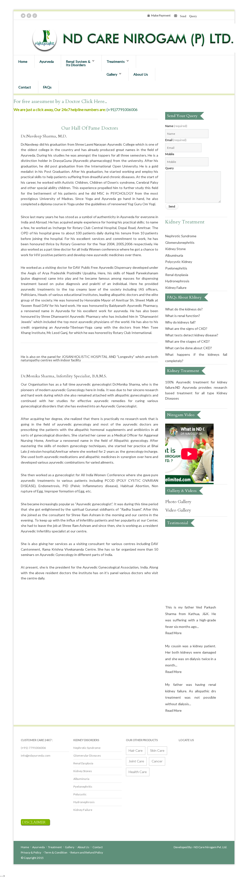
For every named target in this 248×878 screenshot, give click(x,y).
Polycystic (79, 794)
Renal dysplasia (176, 275)
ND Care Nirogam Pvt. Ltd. (210, 847)
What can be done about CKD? (188, 348)
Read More (173, 629)
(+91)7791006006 (122, 109)
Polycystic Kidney (178, 262)
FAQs (47, 87)
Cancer (157, 761)
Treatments (113, 61)
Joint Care (136, 761)
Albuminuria (174, 255)
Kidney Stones (82, 771)
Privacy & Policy (31, 852)
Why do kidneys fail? (180, 322)
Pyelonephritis (176, 268)
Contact (24, 87)
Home (22, 61)
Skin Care (157, 750)
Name (176, 126)
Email (175, 140)
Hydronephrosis (177, 281)
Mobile (169, 154)
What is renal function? (182, 316)
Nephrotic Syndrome (180, 236)
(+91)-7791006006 (33, 748)
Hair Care (136, 750)
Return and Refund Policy (86, 852)
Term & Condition (56, 852)
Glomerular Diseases (87, 755)
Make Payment (160, 15)
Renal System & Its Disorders (75, 63)
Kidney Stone (175, 249)
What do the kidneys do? (184, 309)
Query (169, 168)
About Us (140, 74)
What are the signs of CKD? (186, 328)
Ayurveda (46, 61)
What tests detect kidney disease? (191, 335)
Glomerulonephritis (179, 242)
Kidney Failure (175, 287)
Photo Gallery (178, 502)
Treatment (55, 847)
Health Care (138, 772)
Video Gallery (178, 510)
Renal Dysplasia (83, 763)
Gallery (109, 74)
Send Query (187, 15)
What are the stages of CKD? (187, 341)
